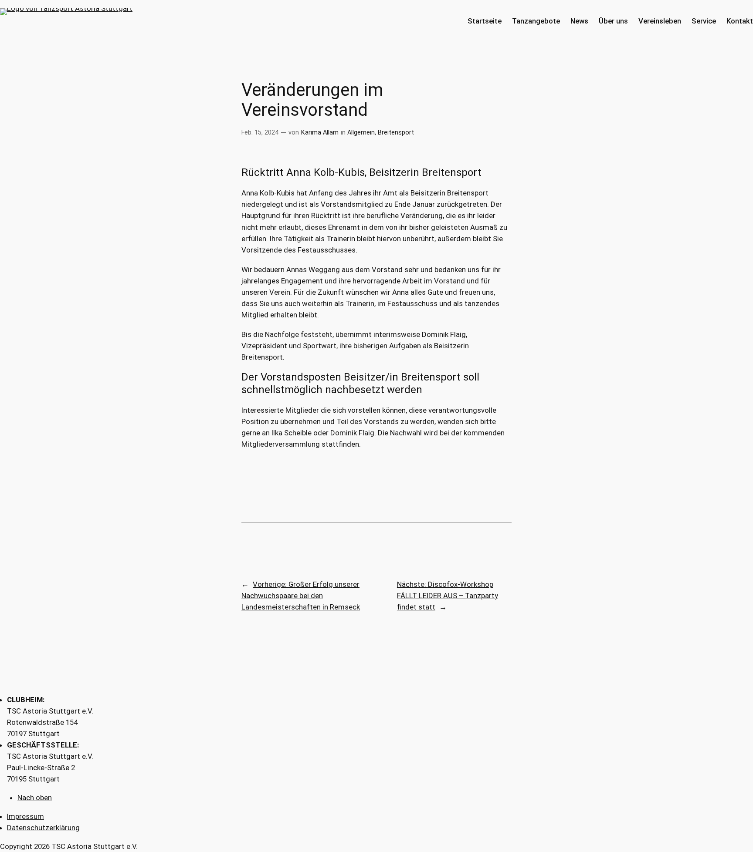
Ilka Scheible (291, 432)
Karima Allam (320, 132)
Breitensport (396, 132)
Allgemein (361, 132)
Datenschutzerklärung (43, 827)
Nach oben (34, 797)
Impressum (25, 816)
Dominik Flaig (352, 432)
